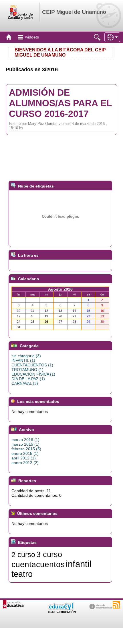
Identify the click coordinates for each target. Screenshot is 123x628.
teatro (22, 574)
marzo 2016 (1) (25, 439)
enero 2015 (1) (25, 453)
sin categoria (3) (26, 355)
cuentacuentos (38, 564)
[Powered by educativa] (13, 604)
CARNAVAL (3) (24, 383)
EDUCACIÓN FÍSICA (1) (33, 374)
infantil (79, 564)
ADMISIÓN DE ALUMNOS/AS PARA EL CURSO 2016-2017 (60, 103)
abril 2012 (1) (23, 458)
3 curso (49, 554)
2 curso (23, 554)
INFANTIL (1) (23, 360)
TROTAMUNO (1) (27, 369)
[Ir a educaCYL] (61, 612)
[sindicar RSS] (116, 604)
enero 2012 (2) (25, 462)
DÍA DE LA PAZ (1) (28, 378)
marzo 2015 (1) (25, 444)
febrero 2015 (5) (26, 449)
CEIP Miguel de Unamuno (74, 12)
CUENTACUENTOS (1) (32, 365)
